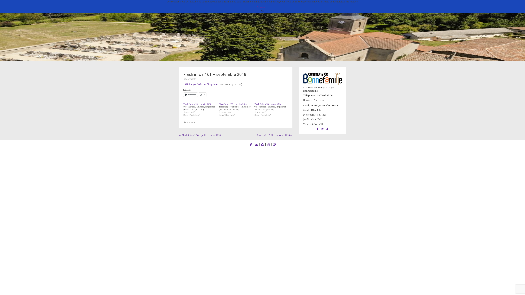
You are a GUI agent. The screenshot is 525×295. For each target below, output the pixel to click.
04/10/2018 (191, 79)
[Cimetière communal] (327, 128)
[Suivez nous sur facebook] (317, 128)
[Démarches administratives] (274, 144)
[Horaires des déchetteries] (262, 144)
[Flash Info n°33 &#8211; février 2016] (236, 109)
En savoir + (263, 7)
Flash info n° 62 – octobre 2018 (274, 135)
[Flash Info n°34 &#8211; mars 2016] (272, 109)
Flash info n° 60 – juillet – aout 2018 (200, 135)
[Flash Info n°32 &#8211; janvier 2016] (201, 109)
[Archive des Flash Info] (268, 144)
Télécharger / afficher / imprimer (200, 84)
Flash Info (191, 122)
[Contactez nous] (322, 128)
